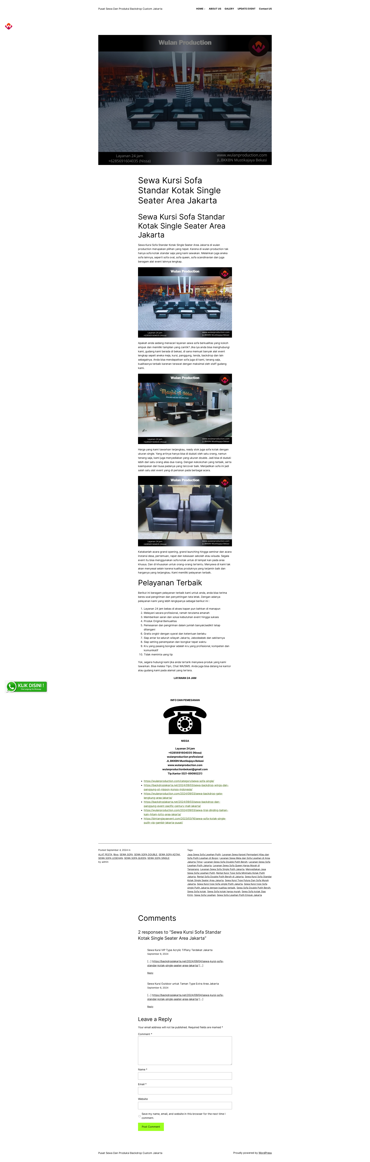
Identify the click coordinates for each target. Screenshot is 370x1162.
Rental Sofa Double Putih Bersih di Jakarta (220, 876)
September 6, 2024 (157, 953)
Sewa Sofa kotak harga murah (223, 891)
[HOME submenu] (204, 9)
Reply (150, 972)
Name (142, 1069)
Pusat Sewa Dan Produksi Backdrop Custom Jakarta (130, 8)
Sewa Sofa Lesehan (205, 895)
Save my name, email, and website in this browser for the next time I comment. (183, 1116)
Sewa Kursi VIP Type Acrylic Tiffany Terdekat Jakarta (179, 950)
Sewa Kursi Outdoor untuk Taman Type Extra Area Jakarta (183, 983)
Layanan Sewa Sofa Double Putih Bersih (225, 861)
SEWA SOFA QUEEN (135, 858)
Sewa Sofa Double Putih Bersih (253, 887)
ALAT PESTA (105, 854)
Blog (115, 854)
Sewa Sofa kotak (196, 891)
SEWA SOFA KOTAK (169, 854)
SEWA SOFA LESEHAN (110, 858)
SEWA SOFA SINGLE (158, 858)
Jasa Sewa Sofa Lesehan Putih (204, 854)
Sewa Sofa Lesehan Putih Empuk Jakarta (239, 895)
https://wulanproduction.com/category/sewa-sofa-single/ (179, 781)
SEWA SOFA (126, 854)
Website (143, 1098)
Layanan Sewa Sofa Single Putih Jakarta (222, 869)
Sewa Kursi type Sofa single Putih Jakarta (220, 883)
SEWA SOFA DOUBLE (145, 854)
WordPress (265, 1152)
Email (142, 1084)
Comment (145, 1034)
